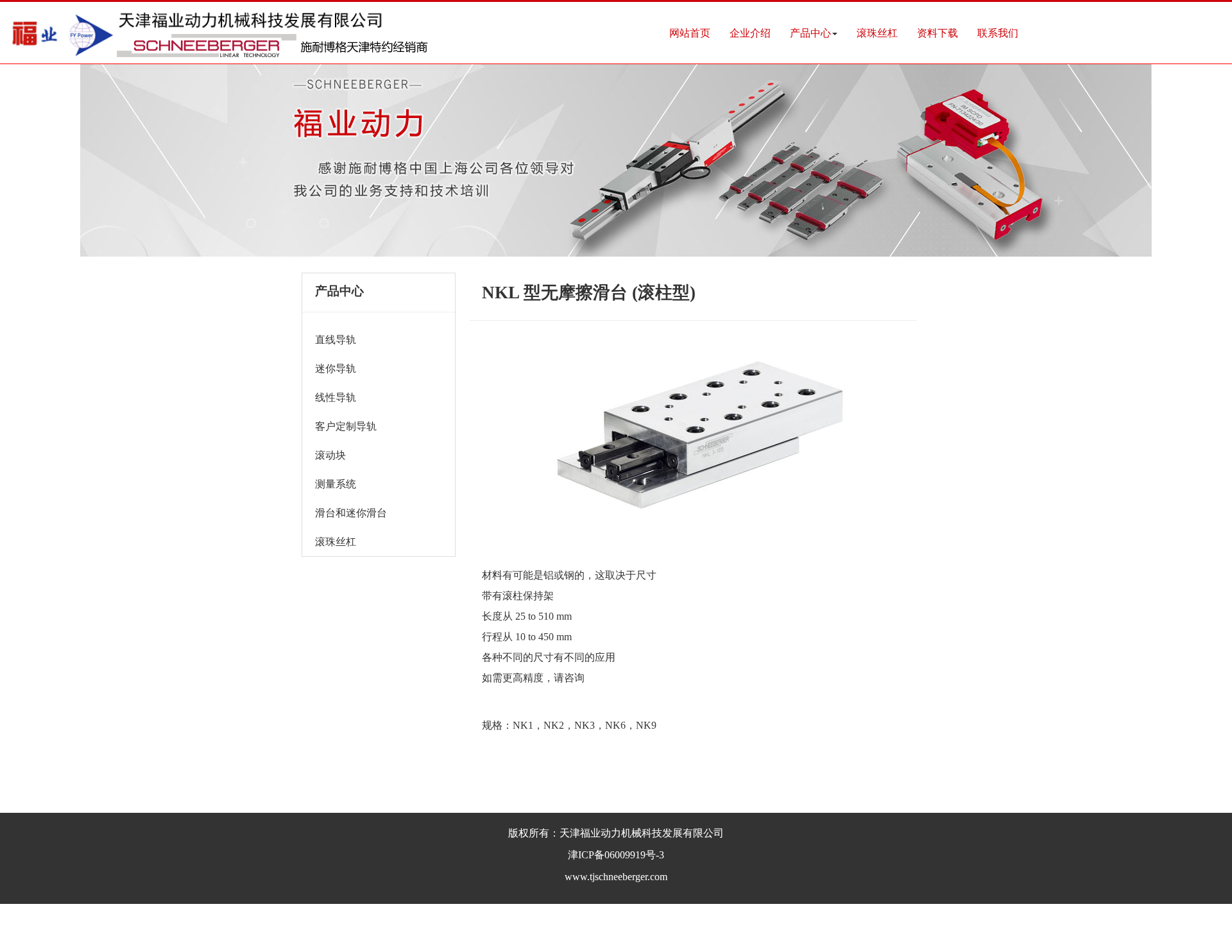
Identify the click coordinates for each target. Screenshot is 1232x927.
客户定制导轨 (346, 426)
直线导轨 (335, 339)
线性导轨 (335, 397)
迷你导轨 (335, 368)
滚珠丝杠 (335, 541)
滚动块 (330, 455)
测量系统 (335, 484)
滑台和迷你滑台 (351, 512)
